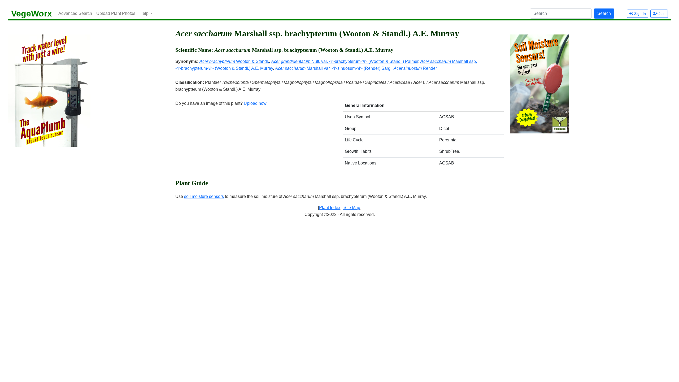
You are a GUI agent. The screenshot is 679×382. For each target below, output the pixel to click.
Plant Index (329, 207)
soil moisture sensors (204, 196)
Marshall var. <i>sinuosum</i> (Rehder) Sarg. (333, 68)
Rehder (415, 68)
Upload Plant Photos (115, 13)
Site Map (351, 207)
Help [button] (145, 13)
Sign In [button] (639, 13)
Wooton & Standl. (234, 61)
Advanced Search (75, 13)
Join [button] (661, 13)
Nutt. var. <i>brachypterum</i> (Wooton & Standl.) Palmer (344, 61)
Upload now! (256, 103)
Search (604, 13)
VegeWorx (31, 13)
